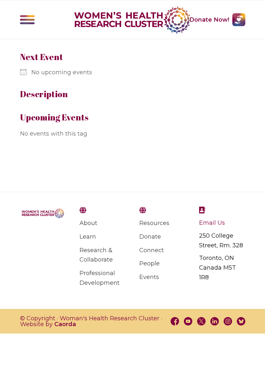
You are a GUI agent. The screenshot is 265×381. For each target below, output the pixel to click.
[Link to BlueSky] (241, 321)
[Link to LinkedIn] (214, 321)
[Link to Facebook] (175, 321)
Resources (154, 223)
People (149, 263)
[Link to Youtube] (188, 321)
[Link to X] (201, 321)
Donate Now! (209, 19)
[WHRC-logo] (132, 20)
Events (149, 277)
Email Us (212, 222)
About (88, 223)
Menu (27, 19)
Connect (151, 250)
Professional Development (100, 278)
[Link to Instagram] (228, 321)
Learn (88, 236)
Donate (150, 236)
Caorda (65, 324)
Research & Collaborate (96, 255)
